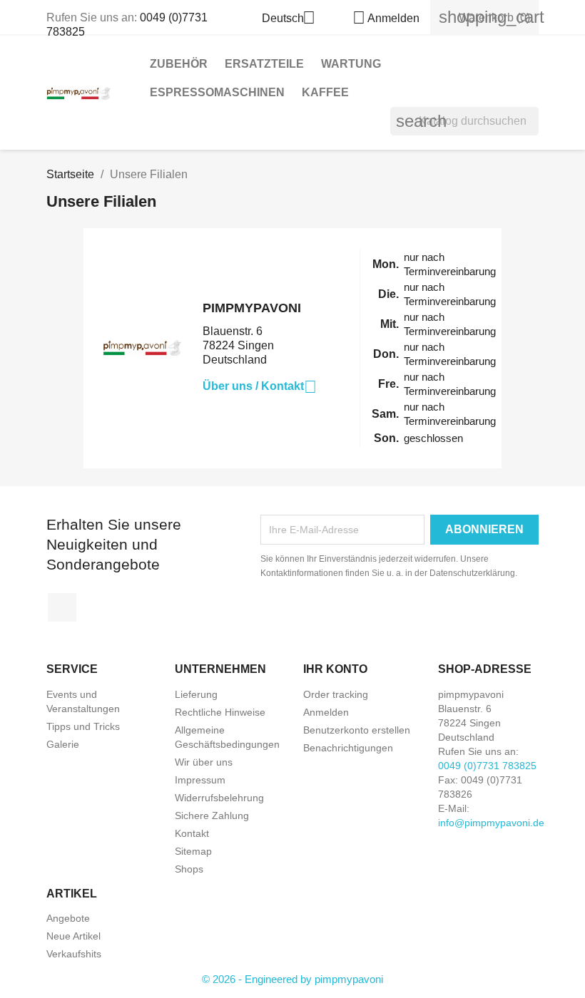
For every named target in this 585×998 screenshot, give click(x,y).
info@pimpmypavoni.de (491, 822)
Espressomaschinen (217, 92)
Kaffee (325, 92)
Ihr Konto (335, 669)
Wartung (351, 64)
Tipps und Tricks (83, 726)
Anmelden (326, 712)
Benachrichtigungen (348, 747)
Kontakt (192, 833)
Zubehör (179, 64)
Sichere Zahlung (212, 815)
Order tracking (335, 694)
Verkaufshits (73, 954)
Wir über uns (204, 762)
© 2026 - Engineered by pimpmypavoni (292, 979)
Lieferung (196, 694)
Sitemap (193, 851)
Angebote (68, 918)
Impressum (200, 780)
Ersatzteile (264, 64)
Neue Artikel (73, 936)
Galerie (62, 744)
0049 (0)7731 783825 (487, 765)
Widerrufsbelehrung (219, 797)
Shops (189, 869)
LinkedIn (62, 607)
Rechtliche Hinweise (220, 712)
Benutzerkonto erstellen (356, 730)
